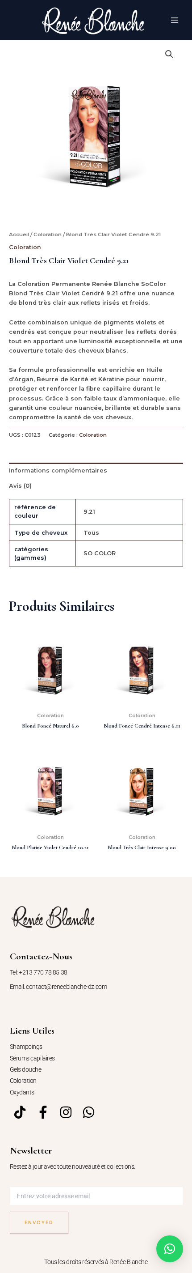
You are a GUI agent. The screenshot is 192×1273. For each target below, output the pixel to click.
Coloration (47, 234)
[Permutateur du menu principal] (174, 20)
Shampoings (26, 1046)
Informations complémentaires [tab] (58, 470)
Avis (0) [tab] (20, 485)
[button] (169, 54)
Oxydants (22, 1092)
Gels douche (26, 1069)
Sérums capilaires (32, 1058)
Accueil (19, 234)
